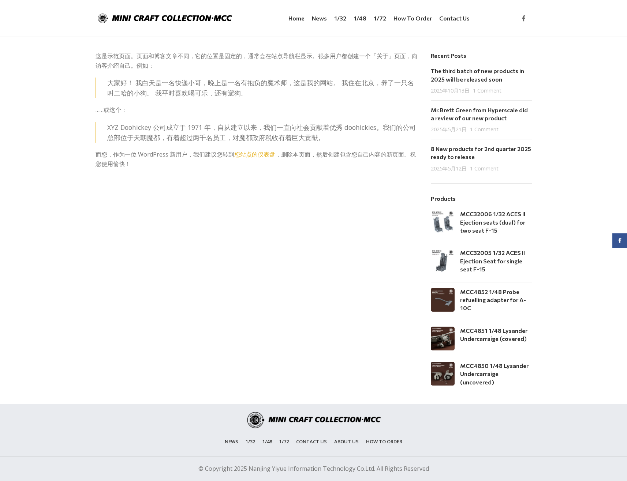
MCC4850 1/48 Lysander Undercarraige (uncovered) (494, 374)
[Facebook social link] (523, 18)
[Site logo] (165, 18)
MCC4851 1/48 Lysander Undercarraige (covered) (493, 334)
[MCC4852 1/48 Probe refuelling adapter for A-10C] (443, 301)
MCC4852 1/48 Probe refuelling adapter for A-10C (493, 300)
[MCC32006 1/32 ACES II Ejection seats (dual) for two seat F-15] (443, 223)
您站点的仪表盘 (254, 154)
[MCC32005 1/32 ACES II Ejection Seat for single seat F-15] (443, 262)
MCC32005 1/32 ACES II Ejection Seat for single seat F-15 (492, 261)
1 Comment (487, 90)
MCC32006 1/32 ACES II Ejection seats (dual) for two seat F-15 (492, 222)
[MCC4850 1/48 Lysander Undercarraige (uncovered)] (443, 375)
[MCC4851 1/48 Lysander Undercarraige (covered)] (443, 338)
